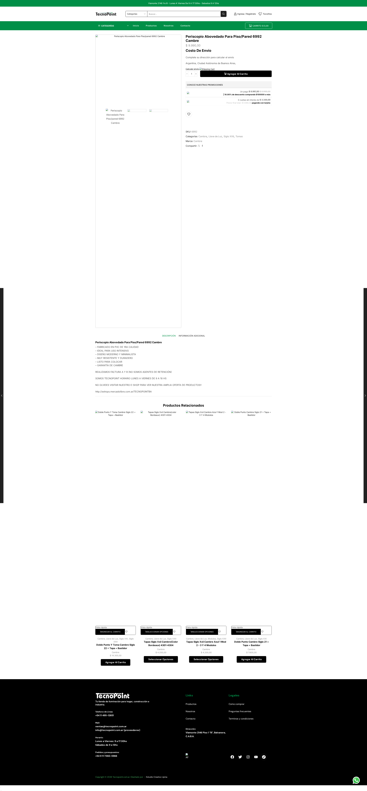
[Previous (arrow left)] (0, 790)
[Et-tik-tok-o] (263, 756)
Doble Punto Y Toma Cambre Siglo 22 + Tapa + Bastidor (115, 646)
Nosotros (169, 25)
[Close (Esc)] (0, 787)
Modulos (212, 638)
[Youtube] (255, 756)
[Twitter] (199, 146)
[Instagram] (248, 756)
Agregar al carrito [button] (115, 662)
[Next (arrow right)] (1, 790)
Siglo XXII (229, 136)
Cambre (202, 136)
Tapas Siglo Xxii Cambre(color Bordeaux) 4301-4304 (161, 643)
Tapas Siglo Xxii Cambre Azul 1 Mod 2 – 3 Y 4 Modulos (206, 643)
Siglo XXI (123, 638)
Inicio (136, 25)
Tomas (239, 136)
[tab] (169, 336)
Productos (151, 25)
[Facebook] (202, 146)
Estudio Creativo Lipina (156, 777)
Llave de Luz (215, 136)
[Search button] (223, 14)
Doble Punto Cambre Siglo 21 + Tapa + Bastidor (251, 643)
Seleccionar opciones (160, 659)
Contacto (185, 25)
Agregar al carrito (237, 73)
